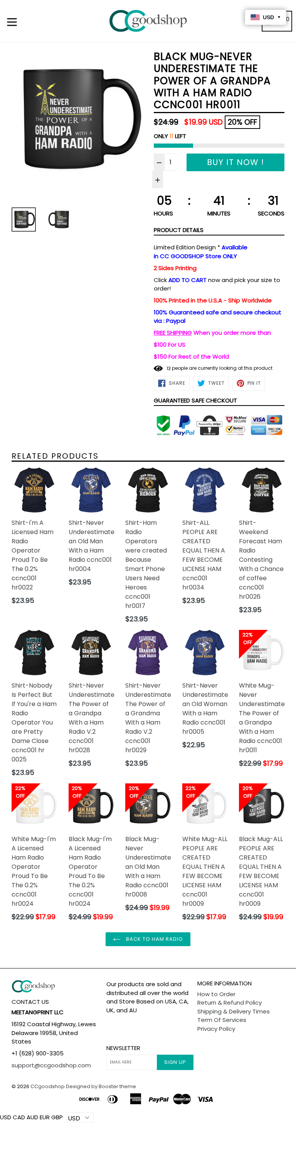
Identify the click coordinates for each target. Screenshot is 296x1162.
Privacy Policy (216, 1029)
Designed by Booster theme (101, 1086)
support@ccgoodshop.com (51, 1065)
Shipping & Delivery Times (233, 1011)
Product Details (179, 230)
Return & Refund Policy (229, 1002)
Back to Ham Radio (153, 939)
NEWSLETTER (123, 1048)
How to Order (216, 994)
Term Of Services (221, 1020)
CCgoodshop (47, 1086)
